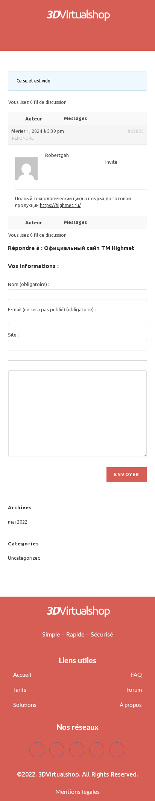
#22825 (136, 131)
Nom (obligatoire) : (28, 284)
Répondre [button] (22, 138)
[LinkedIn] (76, 749)
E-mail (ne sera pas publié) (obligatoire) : (52, 309)
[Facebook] (36, 749)
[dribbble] (96, 749)
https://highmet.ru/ (60, 205)
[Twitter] (56, 749)
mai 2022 (17, 521)
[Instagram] (116, 749)
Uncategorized (24, 557)
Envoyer (126, 474)
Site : (13, 334)
